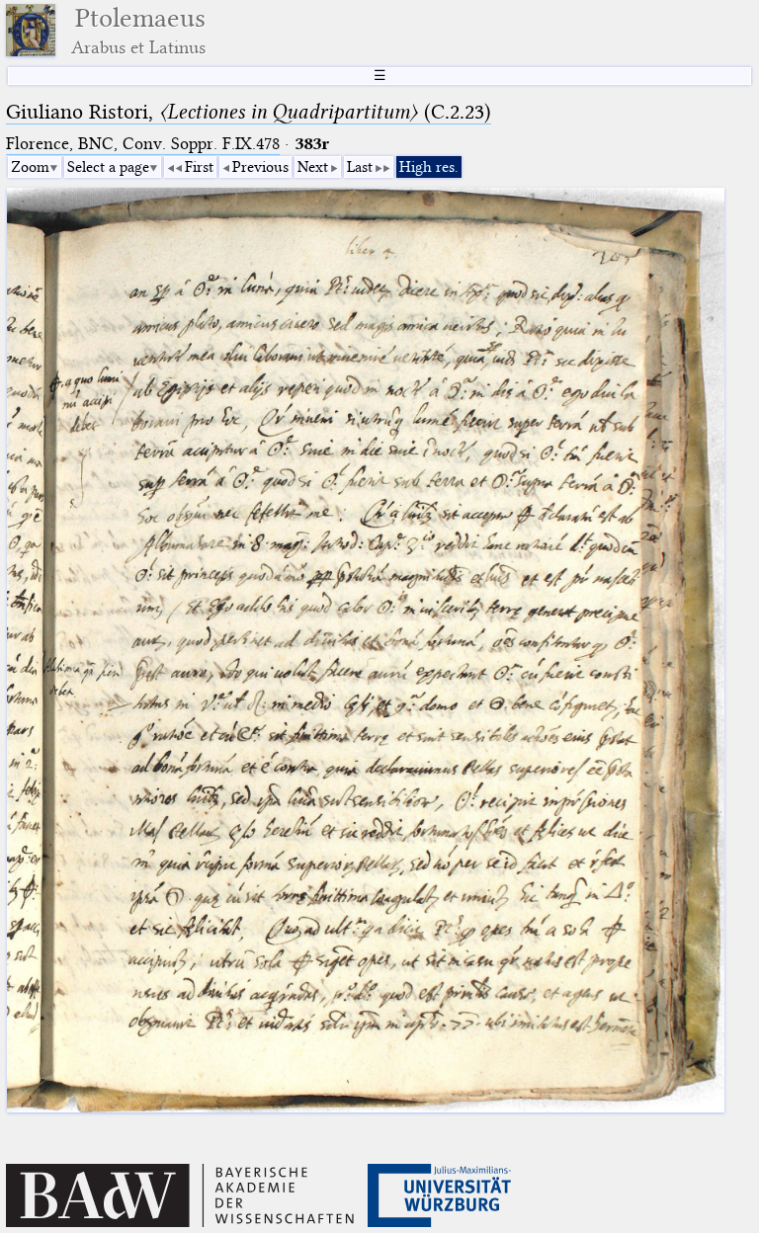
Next (312, 167)
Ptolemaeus (138, 30)
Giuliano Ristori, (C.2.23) (248, 111)
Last (360, 167)
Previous (260, 167)
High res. (429, 167)
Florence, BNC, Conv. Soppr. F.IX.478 (143, 143)
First (199, 167)
